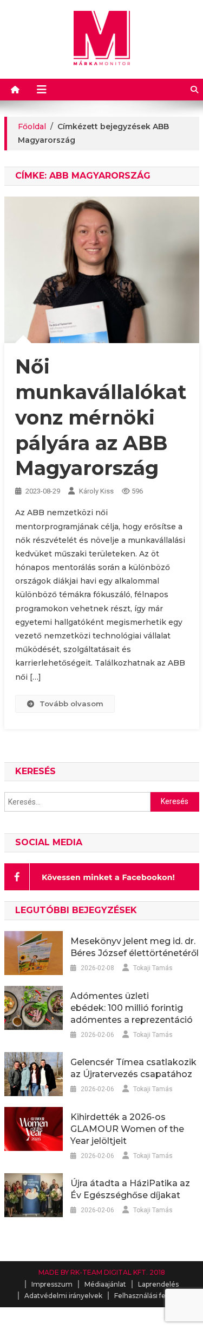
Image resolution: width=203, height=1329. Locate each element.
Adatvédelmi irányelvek (63, 1296)
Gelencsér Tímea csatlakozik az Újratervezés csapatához (133, 1068)
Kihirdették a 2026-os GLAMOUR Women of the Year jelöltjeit (127, 1129)
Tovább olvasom (71, 703)
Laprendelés (158, 1284)
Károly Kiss (96, 491)
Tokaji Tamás (153, 968)
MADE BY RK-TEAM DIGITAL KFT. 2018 (101, 1272)
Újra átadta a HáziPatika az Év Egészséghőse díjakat (130, 1189)
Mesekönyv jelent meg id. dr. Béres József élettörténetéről (134, 947)
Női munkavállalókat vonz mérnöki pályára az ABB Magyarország (100, 417)
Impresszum (52, 1284)
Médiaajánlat (105, 1284)
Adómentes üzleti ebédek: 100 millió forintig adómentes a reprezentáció (131, 1008)
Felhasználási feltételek (152, 1296)
